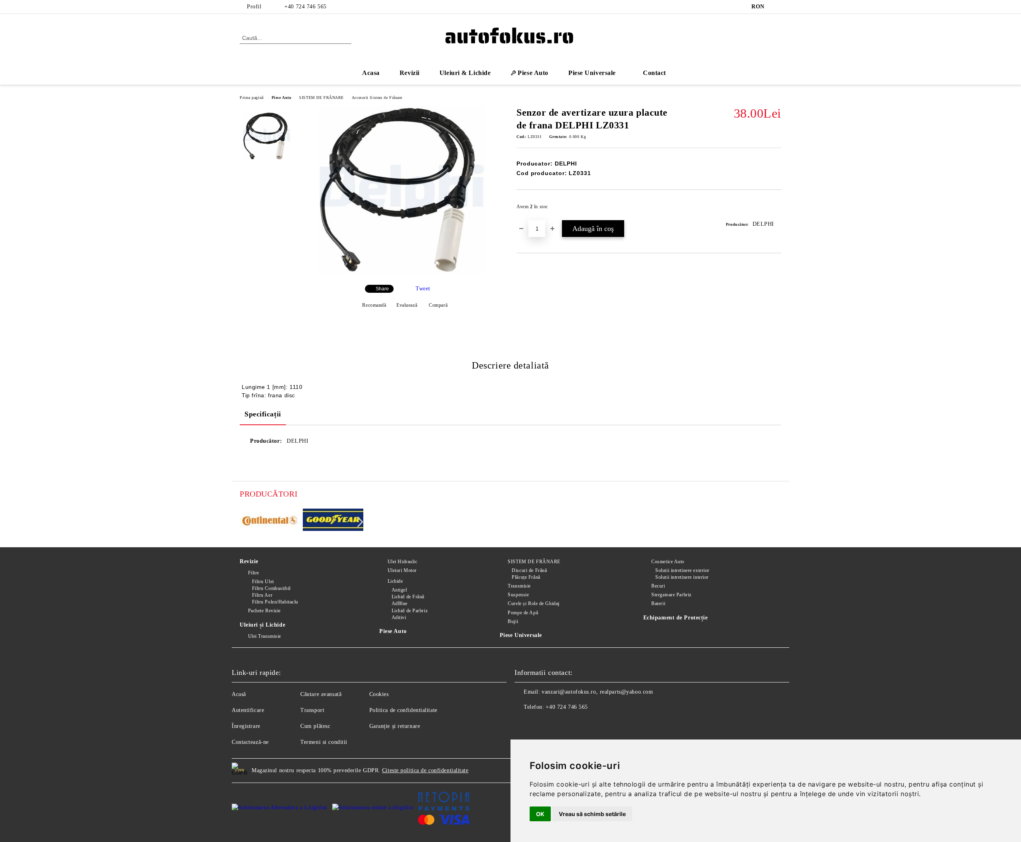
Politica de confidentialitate (403, 710)
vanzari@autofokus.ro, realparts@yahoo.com (597, 692)
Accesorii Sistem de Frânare (377, 97)
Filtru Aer (262, 595)
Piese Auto (282, 97)
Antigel (399, 590)
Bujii (513, 621)
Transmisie (519, 586)
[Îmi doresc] (775, 209)
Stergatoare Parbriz (671, 594)
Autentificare (248, 710)
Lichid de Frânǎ (408, 596)
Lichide (395, 581)
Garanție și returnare (394, 726)
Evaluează (406, 305)
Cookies (379, 694)
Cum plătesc (315, 726)
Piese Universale (521, 635)
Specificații (262, 414)
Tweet (423, 289)
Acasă (239, 694)
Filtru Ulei (263, 581)
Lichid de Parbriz (410, 610)
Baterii (658, 603)
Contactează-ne (250, 742)
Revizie (249, 561)
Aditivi (399, 617)
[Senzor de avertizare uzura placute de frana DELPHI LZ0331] (402, 272)
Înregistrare (246, 726)
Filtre (253, 573)
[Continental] (270, 521)
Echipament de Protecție (675, 618)
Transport (312, 710)
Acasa (371, 72)
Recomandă (374, 305)
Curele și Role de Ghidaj (533, 603)
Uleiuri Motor (402, 570)
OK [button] (540, 813)
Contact (654, 72)
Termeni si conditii (323, 742)
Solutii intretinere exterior (682, 570)
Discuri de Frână (529, 570)
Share (382, 289)
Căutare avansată (320, 694)
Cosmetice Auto (667, 561)
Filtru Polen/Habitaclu (275, 602)
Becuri (658, 586)
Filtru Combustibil (271, 588)
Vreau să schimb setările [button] (592, 813)
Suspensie (518, 594)
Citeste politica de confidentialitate (425, 770)
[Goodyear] (333, 521)
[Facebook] (777, 6)
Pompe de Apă (523, 612)
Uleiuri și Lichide (262, 625)
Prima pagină (252, 97)
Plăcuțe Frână (526, 577)
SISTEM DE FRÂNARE (321, 97)
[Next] (358, 522)
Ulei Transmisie (264, 636)
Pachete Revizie (264, 610)
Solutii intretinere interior (682, 577)
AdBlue (400, 603)
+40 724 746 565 (305, 7)
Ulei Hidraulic (402, 561)
